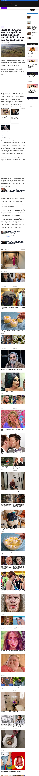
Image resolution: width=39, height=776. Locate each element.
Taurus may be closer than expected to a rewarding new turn (35, 33)
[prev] (35, 8)
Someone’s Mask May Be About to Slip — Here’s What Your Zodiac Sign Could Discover (32, 77)
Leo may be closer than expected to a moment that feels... (35, 23)
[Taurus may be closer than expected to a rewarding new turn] (29, 33)
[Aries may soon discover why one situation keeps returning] (29, 17)
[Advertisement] (13, 17)
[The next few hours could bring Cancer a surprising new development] (29, 27)
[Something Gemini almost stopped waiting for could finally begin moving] (29, 38)
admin (2, 42)
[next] (37, 8)
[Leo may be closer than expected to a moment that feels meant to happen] (29, 22)
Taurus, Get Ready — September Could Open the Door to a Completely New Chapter (32, 65)
